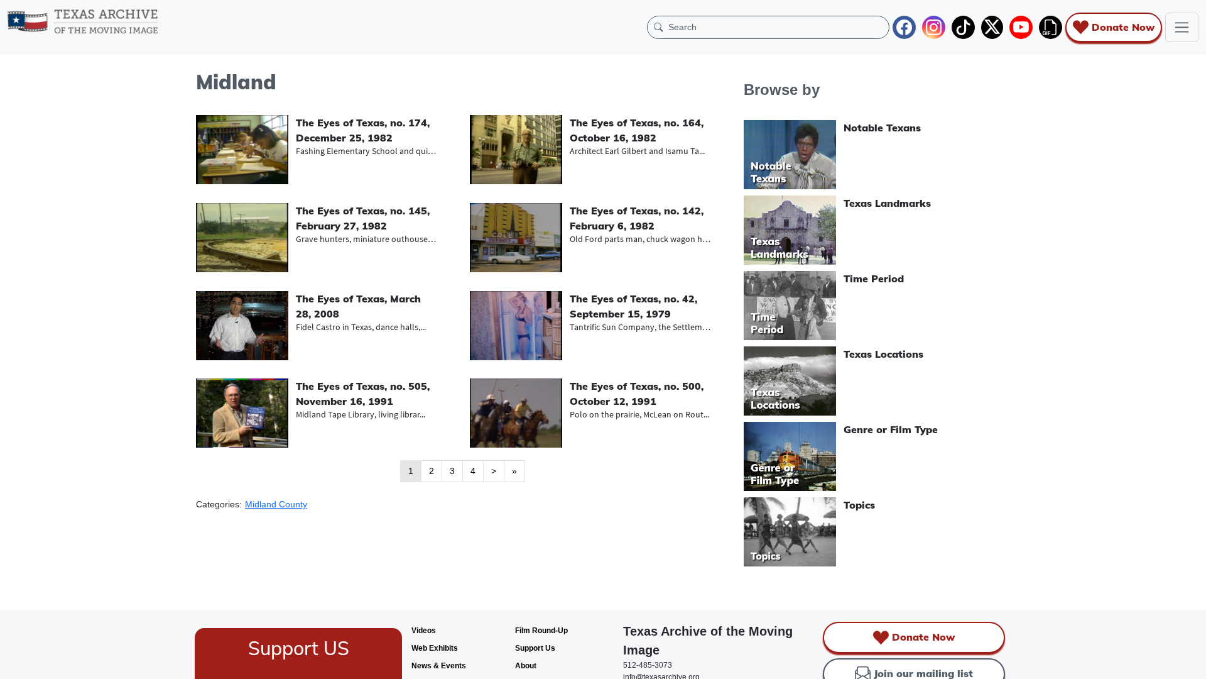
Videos (423, 630)
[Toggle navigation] (1181, 27)
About (525, 665)
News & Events (438, 665)
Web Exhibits (434, 648)
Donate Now (1123, 27)
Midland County (276, 504)
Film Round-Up (541, 630)
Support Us (535, 648)
